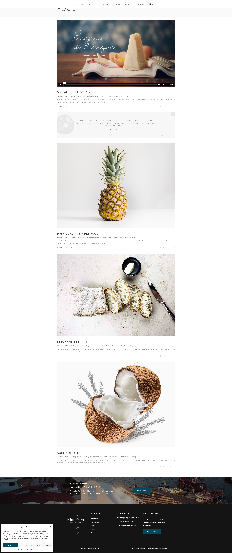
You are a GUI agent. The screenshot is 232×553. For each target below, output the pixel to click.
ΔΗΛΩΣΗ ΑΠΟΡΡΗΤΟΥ (32, 549)
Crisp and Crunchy (73, 342)
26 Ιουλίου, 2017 (62, 96)
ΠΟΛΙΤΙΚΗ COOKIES (21, 549)
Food (83, 96)
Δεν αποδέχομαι (27, 545)
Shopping (133, 237)
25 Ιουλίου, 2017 (62, 457)
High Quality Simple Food (78, 233)
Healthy (121, 96)
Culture (79, 96)
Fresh (110, 96)
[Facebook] (73, 533)
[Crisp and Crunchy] (116, 295)
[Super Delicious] (116, 404)
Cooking (73, 96)
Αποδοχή (10, 545)
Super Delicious (70, 453)
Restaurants (95, 96)
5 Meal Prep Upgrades (75, 92)
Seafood (126, 96)
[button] (51, 527)
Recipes (88, 96)
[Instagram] (78, 533)
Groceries (115, 96)
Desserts (104, 96)
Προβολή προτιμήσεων (44, 545)
